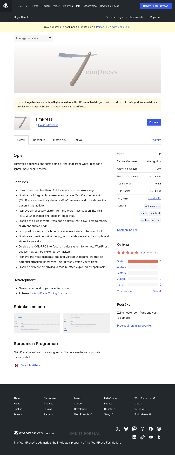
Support (78, 403)
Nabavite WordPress (155, 5)
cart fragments (152, 206)
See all (157, 291)
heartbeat (155, 213)
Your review (124, 291)
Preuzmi (154, 122)
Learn (77, 398)
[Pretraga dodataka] (49, 38)
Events (108, 403)
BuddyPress (142, 414)
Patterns (48, 414)
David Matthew (48, 125)
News (17, 403)
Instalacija (59, 140)
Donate (110, 409)
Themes (48, 403)
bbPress (140, 409)
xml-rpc (156, 220)
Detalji (21, 140)
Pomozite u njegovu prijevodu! (113, 26)
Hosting (18, 409)
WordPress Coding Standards (52, 293)
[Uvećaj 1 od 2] (55, 317)
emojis (143, 213)
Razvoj (78, 140)
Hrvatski (50, 433)
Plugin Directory (23, 17)
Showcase (50, 398)
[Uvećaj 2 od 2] (105, 317)
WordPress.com (144, 398)
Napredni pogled (127, 230)
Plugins (48, 409)
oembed (145, 220)
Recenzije (39, 140)
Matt (138, 403)
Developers (81, 409)
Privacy (18, 414)
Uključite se (110, 398)
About (17, 398)
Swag (108, 414)
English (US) (154, 198)
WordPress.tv (83, 414)
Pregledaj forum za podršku (134, 325)
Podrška (156, 140)
